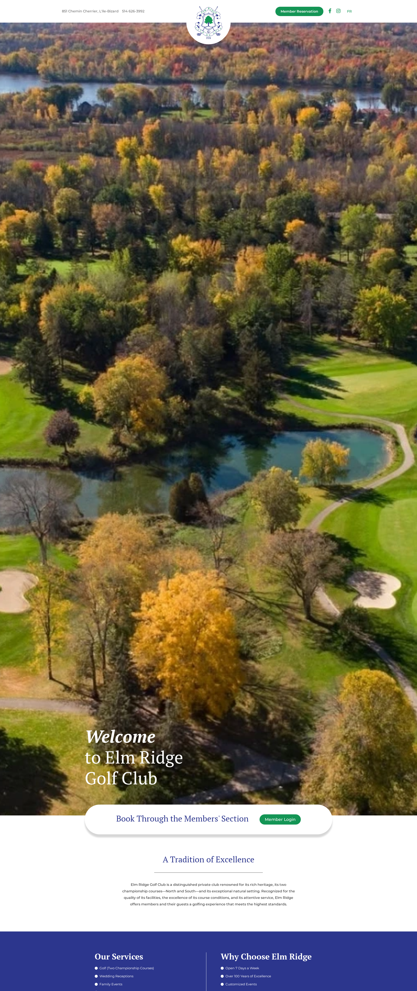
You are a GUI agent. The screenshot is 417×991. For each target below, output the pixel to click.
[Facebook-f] (330, 11)
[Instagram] (338, 11)
